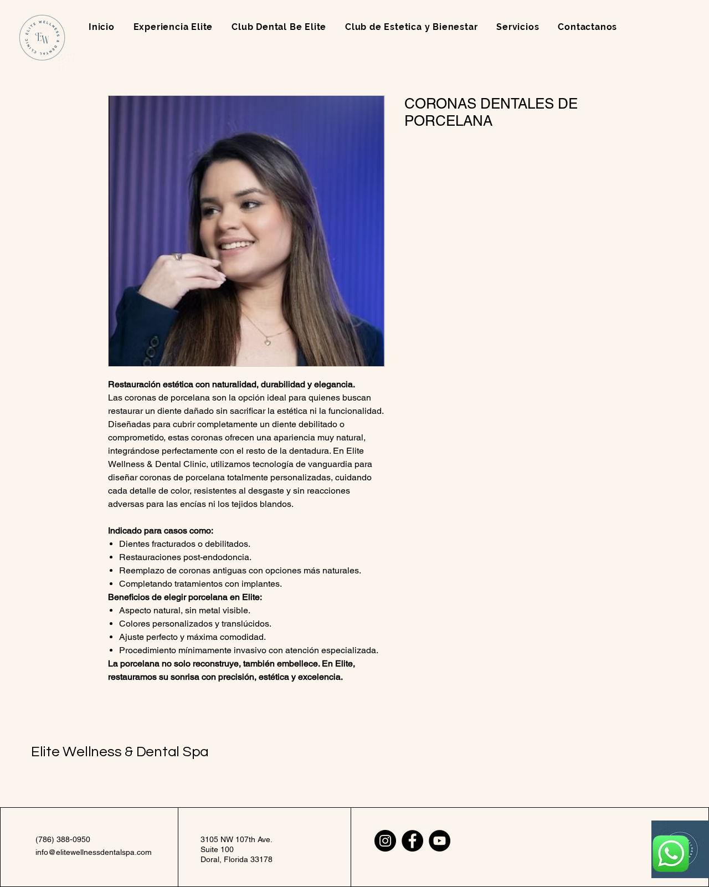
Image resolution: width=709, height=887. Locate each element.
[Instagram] (385, 841)
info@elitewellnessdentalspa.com (93, 852)
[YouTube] (439, 841)
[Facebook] (412, 841)
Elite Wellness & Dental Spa (120, 752)
